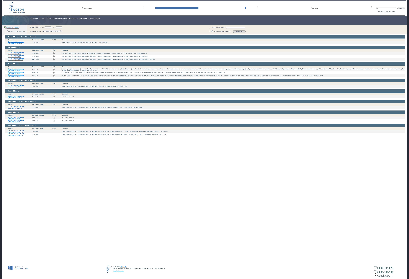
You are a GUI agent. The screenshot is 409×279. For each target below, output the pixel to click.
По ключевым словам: (218, 27)
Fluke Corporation (54, 18)
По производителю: (35, 31)
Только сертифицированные (222, 31)
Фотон (12, 3)
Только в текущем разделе (387, 11)
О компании (87, 8)
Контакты (314, 8)
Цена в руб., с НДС (38, 40)
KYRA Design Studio (21, 268)
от (43, 27)
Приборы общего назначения (74, 18)
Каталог (42, 18)
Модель (10, 40)
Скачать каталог (13, 28)
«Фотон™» (123, 267)
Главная (33, 18)
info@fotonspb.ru (118, 271)
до (53, 27)
